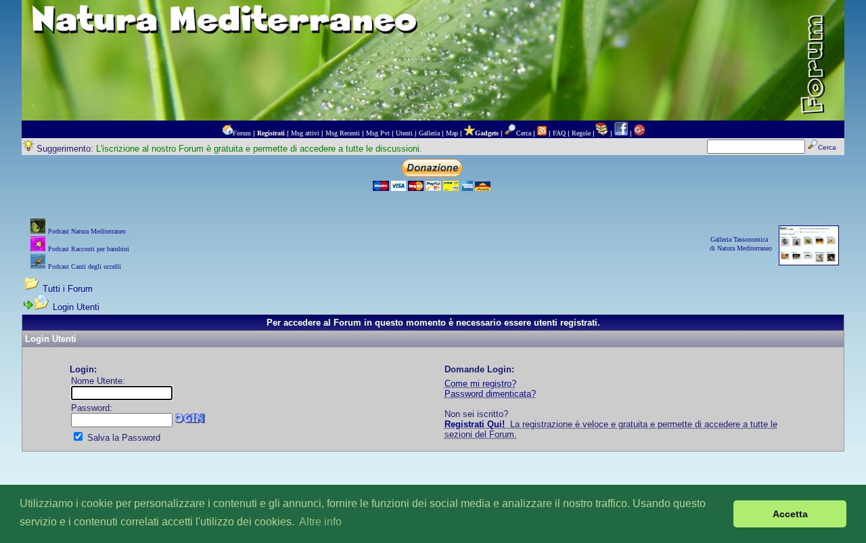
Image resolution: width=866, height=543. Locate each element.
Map (452, 133)
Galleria (429, 133)
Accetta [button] (790, 513)
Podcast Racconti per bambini (88, 249)
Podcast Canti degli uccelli (84, 266)
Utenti (404, 133)
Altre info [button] (320, 521)
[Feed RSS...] (542, 133)
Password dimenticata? (490, 394)
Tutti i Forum (68, 289)
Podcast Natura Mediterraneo (87, 231)
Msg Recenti (342, 133)
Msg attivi (305, 133)
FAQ (559, 133)
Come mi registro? (480, 383)
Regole (581, 133)
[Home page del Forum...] (227, 133)
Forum (242, 133)
